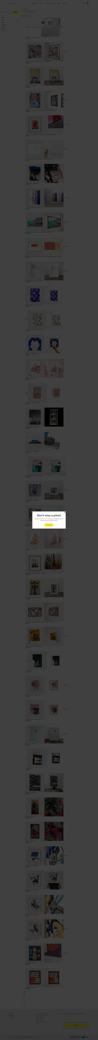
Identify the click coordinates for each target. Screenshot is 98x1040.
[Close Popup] (65, 512)
